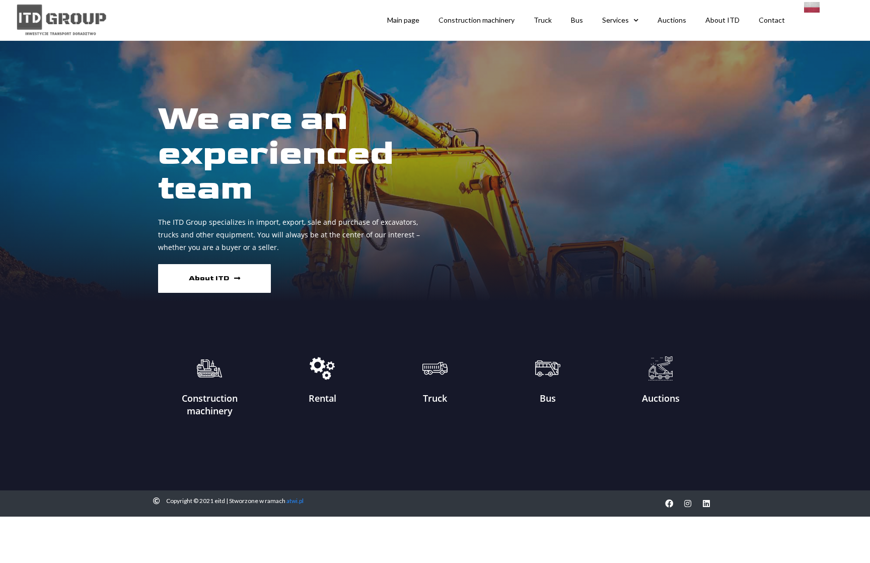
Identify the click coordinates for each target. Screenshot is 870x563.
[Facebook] (669, 503)
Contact (772, 20)
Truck (543, 20)
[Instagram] (688, 503)
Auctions (672, 20)
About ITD (722, 20)
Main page (403, 20)
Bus (577, 20)
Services (615, 20)
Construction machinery (477, 20)
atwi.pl (295, 501)
